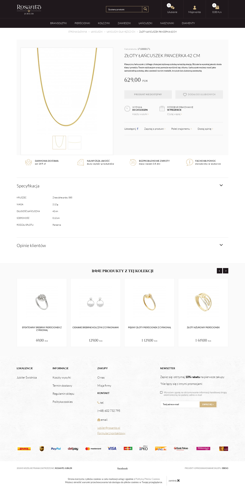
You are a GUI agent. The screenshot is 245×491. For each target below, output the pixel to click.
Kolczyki (104, 23)
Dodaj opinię (205, 128)
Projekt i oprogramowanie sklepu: (206, 468)
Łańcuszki (145, 23)
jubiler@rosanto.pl (108, 427)
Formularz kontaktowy (111, 433)
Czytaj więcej (174, 114)
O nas (101, 377)
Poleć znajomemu (180, 128)
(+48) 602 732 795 (108, 410)
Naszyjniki (167, 23)
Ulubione (172, 8)
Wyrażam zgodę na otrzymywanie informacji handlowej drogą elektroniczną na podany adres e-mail (195, 393)
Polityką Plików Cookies (147, 479)
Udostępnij (130, 128)
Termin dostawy (62, 385)
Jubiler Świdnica (27, 377)
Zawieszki (124, 23)
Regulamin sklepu (63, 394)
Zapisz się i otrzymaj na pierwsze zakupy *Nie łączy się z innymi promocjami (192, 380)
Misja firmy (104, 385)
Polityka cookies (63, 402)
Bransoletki (58, 23)
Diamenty (188, 23)
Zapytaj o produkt (154, 128)
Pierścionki (82, 23)
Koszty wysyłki (140, 114)
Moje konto (194, 12)
